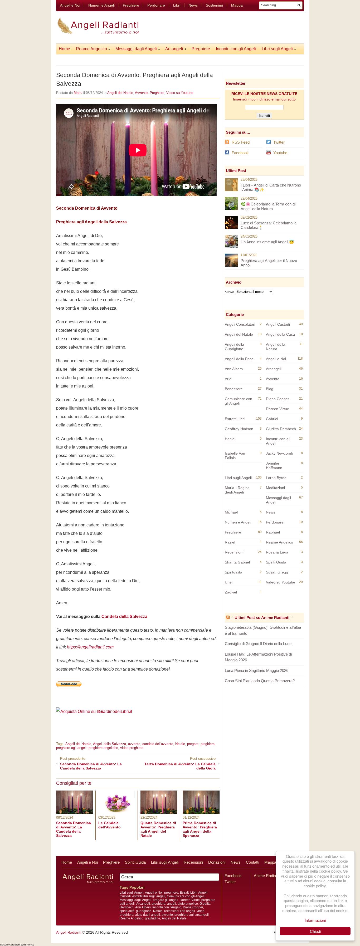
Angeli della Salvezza (109, 744)
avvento (134, 744)
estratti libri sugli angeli (148, 896)
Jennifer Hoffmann (274, 465)
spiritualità (127, 911)
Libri (176, 5)
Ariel (228, 379)
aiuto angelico (188, 903)
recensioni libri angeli (179, 911)
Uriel (228, 582)
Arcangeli (174, 49)
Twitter (279, 142)
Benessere (234, 389)
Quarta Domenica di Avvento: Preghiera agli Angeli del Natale (158, 829)
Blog (269, 389)
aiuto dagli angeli (147, 915)
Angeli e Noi (70, 5)
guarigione (144, 911)
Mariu (78, 93)
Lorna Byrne (276, 478)
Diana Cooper (277, 399)
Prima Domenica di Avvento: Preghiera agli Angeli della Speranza (200, 829)
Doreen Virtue (277, 409)
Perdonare (156, 5)
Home (64, 49)
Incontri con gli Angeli (236, 49)
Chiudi (315, 931)
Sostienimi (214, 5)
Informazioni (315, 920)
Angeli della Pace (239, 359)
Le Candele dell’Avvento (109, 825)
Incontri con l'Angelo (166, 907)
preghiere (171, 892)
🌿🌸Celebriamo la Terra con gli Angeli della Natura (268, 206)
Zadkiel (231, 592)
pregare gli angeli (165, 900)
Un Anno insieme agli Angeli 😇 (267, 242)
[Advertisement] (117, 723)
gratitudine (152, 918)
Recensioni (234, 552)
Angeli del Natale (120, 93)
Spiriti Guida (276, 562)
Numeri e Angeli (101, 5)
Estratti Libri (235, 419)
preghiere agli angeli (71, 748)
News (193, 5)
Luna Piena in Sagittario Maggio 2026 (256, 670)
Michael (231, 512)
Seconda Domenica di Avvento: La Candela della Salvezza (73, 829)
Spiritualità (233, 572)
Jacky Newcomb (279, 453)
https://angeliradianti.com (90, 647)
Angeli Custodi (278, 324)
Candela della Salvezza (124, 616)
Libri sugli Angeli (277, 49)
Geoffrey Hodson (239, 429)
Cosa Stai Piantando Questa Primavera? (260, 680)
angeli (171, 903)
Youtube (280, 152)
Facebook (240, 152)
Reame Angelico (91, 49)
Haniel (230, 439)
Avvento (141, 93)
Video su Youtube (179, 93)
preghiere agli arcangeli (191, 915)
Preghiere (131, 5)
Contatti (252, 862)
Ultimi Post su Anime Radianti (262, 617)
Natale (180, 744)
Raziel (230, 542)
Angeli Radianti (68, 932)
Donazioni (216, 862)
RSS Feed (241, 142)
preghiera (208, 744)
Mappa (237, 5)
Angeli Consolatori (240, 324)
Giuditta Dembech (281, 429)
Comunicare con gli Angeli (238, 401)
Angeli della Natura (275, 346)
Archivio (229, 291)
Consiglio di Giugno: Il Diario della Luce (258, 643)
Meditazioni (275, 488)
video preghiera (131, 748)
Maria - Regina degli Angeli (237, 490)
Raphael (273, 532)
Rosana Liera (277, 552)
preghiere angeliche (103, 748)
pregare (192, 744)
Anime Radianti (267, 875)
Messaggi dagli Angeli (136, 49)
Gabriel (272, 419)
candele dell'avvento (157, 744)
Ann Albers (234, 369)
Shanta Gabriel (237, 562)
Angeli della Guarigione (234, 346)
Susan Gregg (277, 572)
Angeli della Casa (280, 334)
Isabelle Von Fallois (235, 455)
